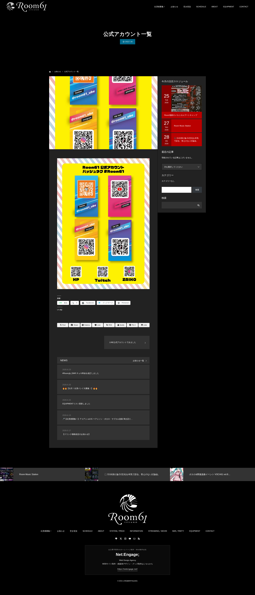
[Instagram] (125, 538)
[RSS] (138, 538)
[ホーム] (50, 71)
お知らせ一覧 (138, 361)
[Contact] (134, 538)
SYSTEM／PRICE (117, 531)
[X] (120, 538)
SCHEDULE (201, 7)
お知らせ (174, 7)
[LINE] (116, 538)
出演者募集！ (159, 7)
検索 (197, 190)
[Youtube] (129, 538)
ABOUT (214, 7)
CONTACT (243, 7)
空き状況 (187, 7)
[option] (46, 474)
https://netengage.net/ (127, 569)
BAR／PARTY (178, 531)
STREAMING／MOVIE (157, 531)
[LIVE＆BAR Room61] (26, 7)
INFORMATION (136, 531)
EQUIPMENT (228, 7)
